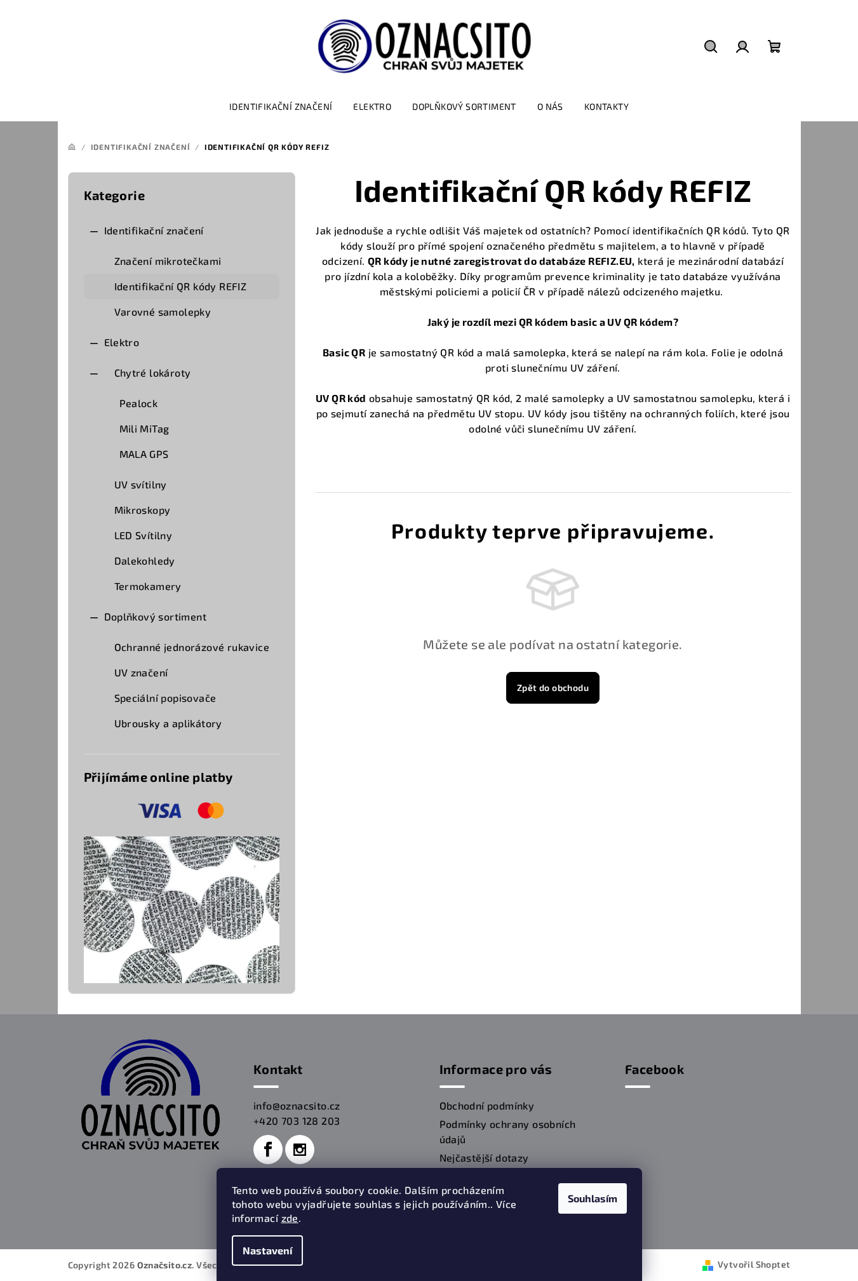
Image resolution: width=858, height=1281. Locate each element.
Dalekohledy (144, 560)
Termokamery (148, 586)
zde (289, 1218)
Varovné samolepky (162, 311)
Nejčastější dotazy (484, 1157)
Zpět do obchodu (553, 687)
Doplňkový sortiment (155, 616)
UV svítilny (140, 484)
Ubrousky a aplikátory (168, 723)
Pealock (138, 403)
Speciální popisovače (165, 698)
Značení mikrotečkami (168, 261)
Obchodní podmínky (487, 1105)
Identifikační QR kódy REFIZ (180, 286)
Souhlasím (592, 1198)
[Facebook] (268, 1149)
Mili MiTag (144, 428)
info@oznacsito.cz (296, 1105)
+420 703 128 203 (296, 1121)
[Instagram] (299, 1149)
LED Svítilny (143, 535)
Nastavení (267, 1250)
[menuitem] (280, 106)
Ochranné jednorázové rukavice (192, 647)
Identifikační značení (154, 230)
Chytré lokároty (152, 372)
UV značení (141, 672)
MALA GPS (144, 454)
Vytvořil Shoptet (754, 1264)
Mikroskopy (142, 510)
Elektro (122, 342)
